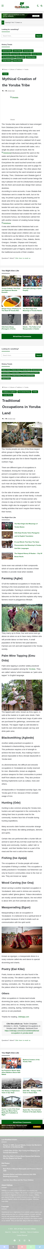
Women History (36, 54)
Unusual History (28, 50)
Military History (20, 57)
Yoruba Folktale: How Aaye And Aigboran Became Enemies (11, 290)
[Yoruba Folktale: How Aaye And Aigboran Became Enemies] (11, 281)
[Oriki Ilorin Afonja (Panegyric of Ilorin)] (11, 319)
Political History (31, 57)
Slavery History (17, 60)
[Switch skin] (38, 6)
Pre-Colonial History (8, 57)
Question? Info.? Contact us (13, 22)
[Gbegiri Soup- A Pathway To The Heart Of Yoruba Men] (11, 301)
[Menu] (3, 6)
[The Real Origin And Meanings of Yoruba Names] (32, 301)
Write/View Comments (22, 336)
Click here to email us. (23, 258)
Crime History (17, 50)
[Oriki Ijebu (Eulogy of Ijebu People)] (32, 281)
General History (7, 50)
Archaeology (6, 54)
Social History (16, 54)
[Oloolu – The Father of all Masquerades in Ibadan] (32, 319)
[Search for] (41, 6)
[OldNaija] (22, 5)
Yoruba (26, 69)
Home (5, 69)
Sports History (26, 54)
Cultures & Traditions (16, 69)
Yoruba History (7, 60)
